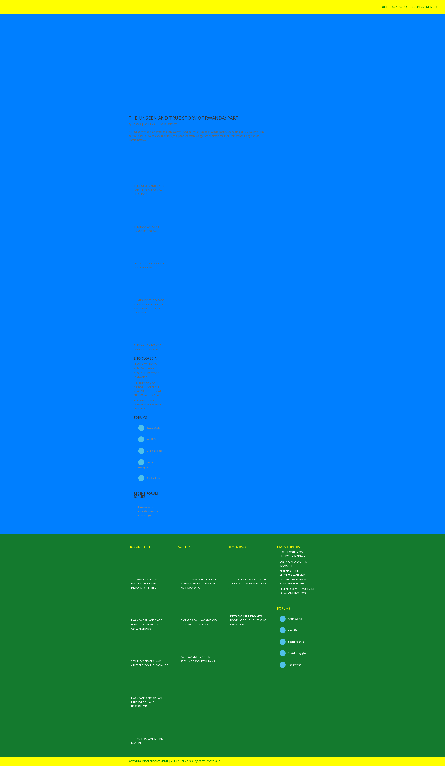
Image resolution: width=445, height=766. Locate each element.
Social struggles (297, 653)
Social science (154, 450)
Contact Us (400, 7)
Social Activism (422, 7)
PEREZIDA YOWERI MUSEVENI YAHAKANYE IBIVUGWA (147, 404)
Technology (153, 478)
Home (384, 7)
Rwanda (136, 124)
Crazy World (153, 427)
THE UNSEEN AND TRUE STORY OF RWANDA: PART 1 (185, 118)
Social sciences (168, 124)
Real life (151, 439)
